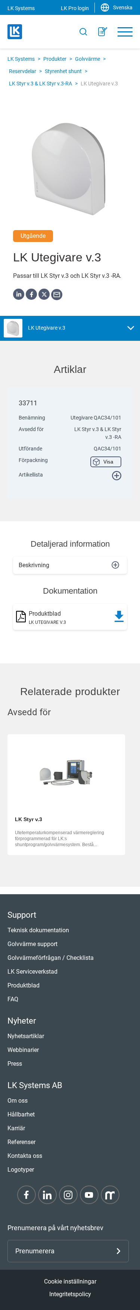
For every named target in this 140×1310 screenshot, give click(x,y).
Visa (108, 462)
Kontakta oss (24, 1155)
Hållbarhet (21, 1114)
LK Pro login (75, 8)
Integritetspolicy (70, 1294)
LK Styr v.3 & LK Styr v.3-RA (40, 84)
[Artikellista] (102, 32)
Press (14, 1063)
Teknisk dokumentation (38, 930)
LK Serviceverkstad (32, 971)
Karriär (16, 1128)
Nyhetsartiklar (25, 1036)
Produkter (54, 59)
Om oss (17, 1100)
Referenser (21, 1142)
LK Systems (21, 59)
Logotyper (20, 1169)
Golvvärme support (32, 944)
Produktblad (23, 985)
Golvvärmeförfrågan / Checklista (50, 957)
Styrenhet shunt (63, 71)
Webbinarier (23, 1049)
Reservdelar (22, 71)
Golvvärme (87, 59)
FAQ (12, 999)
